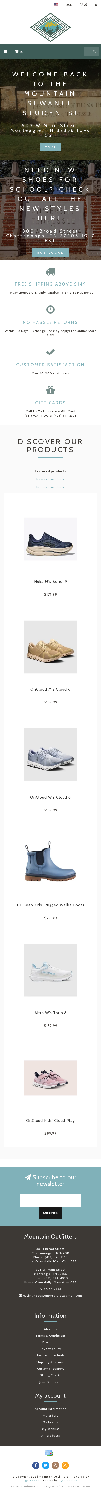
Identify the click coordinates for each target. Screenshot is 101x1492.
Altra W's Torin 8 (50, 1012)
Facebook (85, 1486)
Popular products (50, 487)
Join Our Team (50, 1382)
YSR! (50, 147)
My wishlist (50, 1429)
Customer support (50, 1368)
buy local (50, 252)
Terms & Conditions (50, 1335)
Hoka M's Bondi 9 (50, 581)
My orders (50, 1415)
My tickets (50, 1422)
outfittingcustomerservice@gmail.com (52, 1295)
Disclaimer (50, 1342)
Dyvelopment (68, 1480)
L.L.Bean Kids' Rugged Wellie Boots (50, 905)
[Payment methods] (49, 1453)
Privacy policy (50, 1349)
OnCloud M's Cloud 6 (50, 689)
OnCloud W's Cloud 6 (50, 797)
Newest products (50, 479)
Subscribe (50, 1212)
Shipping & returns (50, 1362)
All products (50, 1435)
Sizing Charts (50, 1375)
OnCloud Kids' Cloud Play (50, 1120)
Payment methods (50, 1355)
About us (50, 1329)
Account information (51, 1409)
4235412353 (52, 1289)
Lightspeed (31, 1480)
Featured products (50, 471)
